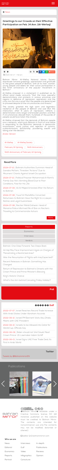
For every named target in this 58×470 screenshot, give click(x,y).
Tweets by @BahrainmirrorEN (16, 356)
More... (51, 218)
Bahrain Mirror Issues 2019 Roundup (14, 377)
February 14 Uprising (14, 147)
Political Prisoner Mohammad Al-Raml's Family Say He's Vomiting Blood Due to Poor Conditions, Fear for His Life (28, 181)
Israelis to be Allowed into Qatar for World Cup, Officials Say (26, 326)
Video (23, 452)
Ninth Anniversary (35, 147)
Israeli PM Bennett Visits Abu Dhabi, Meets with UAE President (27, 319)
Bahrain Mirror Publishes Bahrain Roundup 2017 (36, 379)
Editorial (8, 447)
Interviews (29, 236)
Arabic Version (9, 134)
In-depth (40, 443)
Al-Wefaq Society (25, 142)
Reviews (40, 452)
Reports (29, 227)
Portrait (8, 460)
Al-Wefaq (9, 142)
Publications (16, 366)
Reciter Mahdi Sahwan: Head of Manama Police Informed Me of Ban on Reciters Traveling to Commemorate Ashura (26, 208)
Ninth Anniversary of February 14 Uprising (23, 152)
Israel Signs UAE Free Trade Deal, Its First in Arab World (27, 341)
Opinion (39, 456)
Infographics (26, 456)
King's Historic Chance (13, 276)
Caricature (25, 460)
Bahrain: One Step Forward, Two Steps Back (24, 246)
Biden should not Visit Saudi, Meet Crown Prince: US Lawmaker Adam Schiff (26, 333)
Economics (29, 231)
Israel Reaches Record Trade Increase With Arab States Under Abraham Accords (28, 312)
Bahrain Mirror (5, 3)
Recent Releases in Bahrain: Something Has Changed (24, 263)
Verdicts (29, 241)
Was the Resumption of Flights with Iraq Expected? (28, 257)
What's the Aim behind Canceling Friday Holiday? (27, 280)
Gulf (51, 305)
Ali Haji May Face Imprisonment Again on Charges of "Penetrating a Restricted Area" (28, 251)
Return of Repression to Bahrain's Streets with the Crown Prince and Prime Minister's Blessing (28, 270)
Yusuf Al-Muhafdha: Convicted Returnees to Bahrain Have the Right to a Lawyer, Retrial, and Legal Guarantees (27, 198)
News (7, 12)
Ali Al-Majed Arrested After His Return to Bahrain (28, 189)
